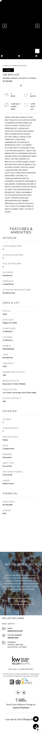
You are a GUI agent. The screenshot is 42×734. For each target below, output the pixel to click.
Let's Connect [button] (21, 601)
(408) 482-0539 (13, 637)
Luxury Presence (21, 707)
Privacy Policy (30, 719)
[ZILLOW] (24, 692)
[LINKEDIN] (18, 692)
